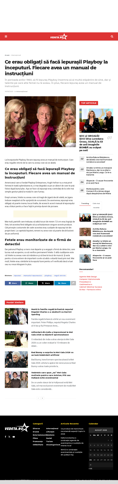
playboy (48, 275)
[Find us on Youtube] (14, 437)
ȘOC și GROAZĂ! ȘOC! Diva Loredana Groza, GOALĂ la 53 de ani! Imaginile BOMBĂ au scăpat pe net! (91, 143)
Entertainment (39, 435)
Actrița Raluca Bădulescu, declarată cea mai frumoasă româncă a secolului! (99, 159)
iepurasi (17, 275)
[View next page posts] (42, 398)
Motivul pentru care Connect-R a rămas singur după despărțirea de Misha (98, 191)
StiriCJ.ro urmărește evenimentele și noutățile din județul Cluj (71, 452)
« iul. (90, 468)
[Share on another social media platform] (73, 283)
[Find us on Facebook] (5, 437)
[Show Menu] (6, 36)
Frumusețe (38, 441)
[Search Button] (112, 36)
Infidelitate (38, 445)
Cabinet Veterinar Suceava (90, 287)
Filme (35, 438)
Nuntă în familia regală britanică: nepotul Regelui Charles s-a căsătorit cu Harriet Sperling (52, 312)
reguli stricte (60, 275)
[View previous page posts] (38, 398)
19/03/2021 (9, 91)
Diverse (36, 428)
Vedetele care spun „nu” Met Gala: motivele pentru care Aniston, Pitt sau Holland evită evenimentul (51, 375)
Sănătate (50, 435)
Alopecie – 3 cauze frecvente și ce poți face (102, 257)
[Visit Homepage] (59, 36)
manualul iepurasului (33, 275)
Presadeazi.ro (85, 282)
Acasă (7, 55)
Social (49, 438)
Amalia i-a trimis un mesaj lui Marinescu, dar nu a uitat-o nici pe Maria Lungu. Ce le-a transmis (99, 171)
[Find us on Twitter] (9, 436)
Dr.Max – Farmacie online (90, 290)
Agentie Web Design (88, 277)
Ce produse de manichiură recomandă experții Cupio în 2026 (73, 431)
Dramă (36, 432)
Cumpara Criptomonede (89, 279)
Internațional (16, 55)
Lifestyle (50, 432)
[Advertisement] (59, 16)
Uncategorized (53, 445)
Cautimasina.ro (85, 284)
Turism (49, 441)
